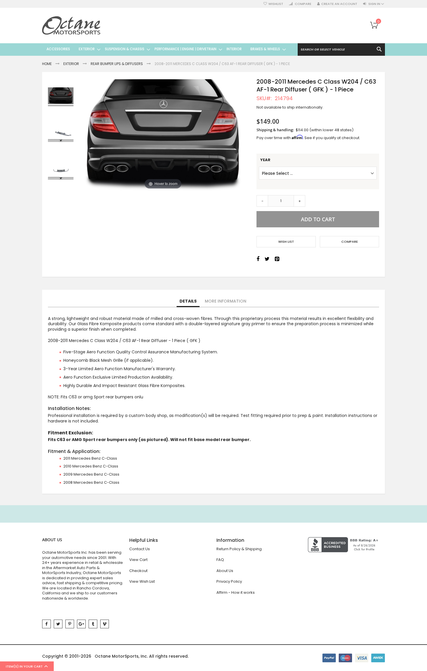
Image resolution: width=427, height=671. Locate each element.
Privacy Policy (229, 581)
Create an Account (339, 4)
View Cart (138, 559)
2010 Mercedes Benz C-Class (90, 466)
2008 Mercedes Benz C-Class (91, 482)
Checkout (138, 570)
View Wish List (142, 581)
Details (188, 301)
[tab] (188, 301)
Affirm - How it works (235, 592)
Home (47, 63)
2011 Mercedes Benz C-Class (90, 458)
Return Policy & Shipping (239, 549)
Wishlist (275, 4)
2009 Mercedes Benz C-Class (91, 474)
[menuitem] (58, 49)
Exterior (71, 63)
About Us (224, 570)
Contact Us (139, 549)
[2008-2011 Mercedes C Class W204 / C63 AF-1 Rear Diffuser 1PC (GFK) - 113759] (60, 97)
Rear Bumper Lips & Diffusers (117, 63)
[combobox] (341, 49)
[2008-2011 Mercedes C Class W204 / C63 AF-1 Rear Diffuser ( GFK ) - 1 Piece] (60, 134)
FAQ (220, 559)
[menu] (164, 49)
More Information (225, 301)
